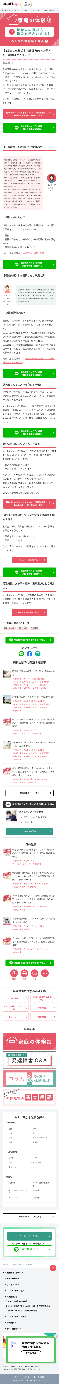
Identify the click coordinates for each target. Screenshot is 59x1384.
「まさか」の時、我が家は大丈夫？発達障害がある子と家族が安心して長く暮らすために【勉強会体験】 (33, 941)
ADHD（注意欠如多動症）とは (20, 1301)
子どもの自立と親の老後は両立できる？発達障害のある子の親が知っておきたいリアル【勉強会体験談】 (33, 722)
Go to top (53, 1268)
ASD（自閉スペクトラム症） (18, 1191)
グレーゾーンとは (15, 1311)
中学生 (11, 1163)
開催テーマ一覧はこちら (28, 612)
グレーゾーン (14, 1198)
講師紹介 (10, 1323)
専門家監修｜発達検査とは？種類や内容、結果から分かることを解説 (33, 744)
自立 (10, 1138)
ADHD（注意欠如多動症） (41, 1184)
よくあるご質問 (13, 1285)
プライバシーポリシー (23, 1377)
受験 (34, 1129)
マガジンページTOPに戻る (29, 1217)
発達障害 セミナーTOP (14, 1273)
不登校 (35, 1142)
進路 (10, 1129)
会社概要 (41, 1377)
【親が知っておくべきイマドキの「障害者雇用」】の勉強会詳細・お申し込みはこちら (28, 114)
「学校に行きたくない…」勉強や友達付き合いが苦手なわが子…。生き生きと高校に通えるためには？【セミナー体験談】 (33, 899)
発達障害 (34, 628)
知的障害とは (31, 1311)
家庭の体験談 (9, 628)
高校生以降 (23, 628)
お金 (10, 1133)
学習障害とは (44, 1306)
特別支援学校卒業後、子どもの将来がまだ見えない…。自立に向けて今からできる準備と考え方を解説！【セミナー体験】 (33, 771)
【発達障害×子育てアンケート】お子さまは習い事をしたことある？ (34, 920)
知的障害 (36, 1198)
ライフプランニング (40, 1138)
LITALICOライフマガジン (17, 1317)
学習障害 (36, 1190)
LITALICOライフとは (15, 1291)
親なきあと (13, 1167)
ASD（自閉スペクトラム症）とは (21, 1306)
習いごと (36, 1133)
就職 (10, 1142)
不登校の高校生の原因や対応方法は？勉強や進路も (33, 673)
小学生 (35, 1158)
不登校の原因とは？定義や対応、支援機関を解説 (33, 697)
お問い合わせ (12, 1329)
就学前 (11, 1158)
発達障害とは (12, 1297)
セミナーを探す (13, 1279)
